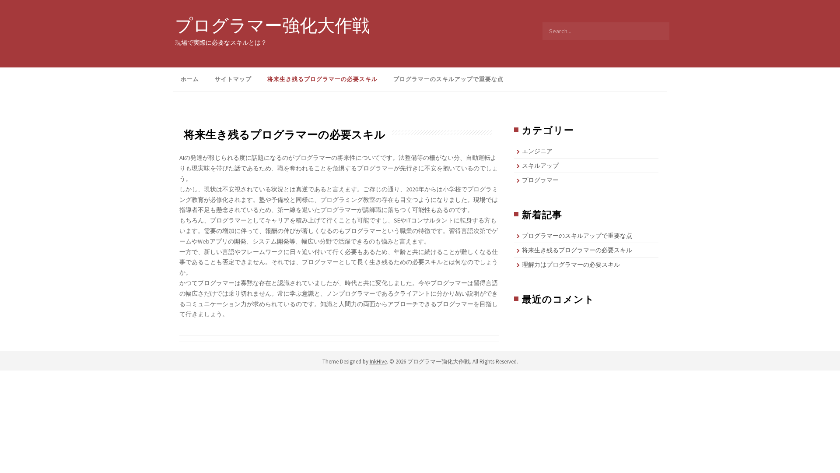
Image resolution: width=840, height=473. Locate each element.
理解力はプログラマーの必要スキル (571, 264)
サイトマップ (233, 79)
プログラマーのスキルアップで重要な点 (448, 79)
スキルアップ (540, 165)
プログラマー (540, 180)
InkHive (378, 361)
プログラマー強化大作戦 (272, 25)
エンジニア (537, 151)
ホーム (190, 79)
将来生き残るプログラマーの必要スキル (322, 79)
